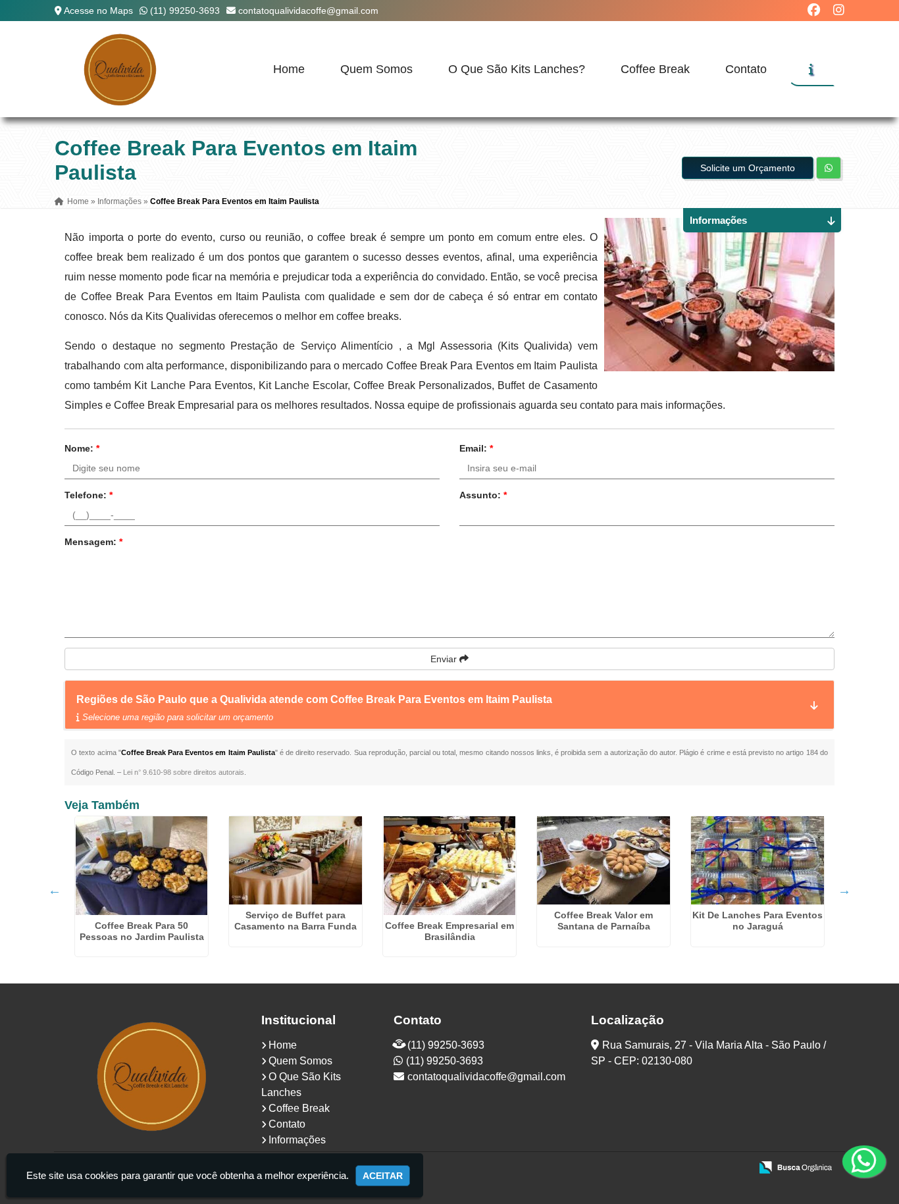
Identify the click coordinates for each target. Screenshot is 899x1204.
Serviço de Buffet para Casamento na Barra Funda (295, 920)
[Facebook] (814, 10)
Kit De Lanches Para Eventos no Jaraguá (757, 920)
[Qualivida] (153, 1075)
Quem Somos (376, 69)
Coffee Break (655, 69)
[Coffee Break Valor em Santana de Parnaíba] (603, 860)
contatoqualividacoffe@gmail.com (308, 10)
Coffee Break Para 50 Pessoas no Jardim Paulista (142, 931)
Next (844, 890)
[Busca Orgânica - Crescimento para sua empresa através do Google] (795, 1166)
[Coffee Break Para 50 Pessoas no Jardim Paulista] (141, 865)
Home (289, 69)
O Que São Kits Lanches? (516, 69)
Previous (54, 890)
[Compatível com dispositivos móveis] (735, 1168)
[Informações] (811, 69)
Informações (297, 1139)
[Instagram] (838, 10)
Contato (746, 69)
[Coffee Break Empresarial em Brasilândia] (449, 865)
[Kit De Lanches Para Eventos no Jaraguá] (757, 860)
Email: (476, 448)
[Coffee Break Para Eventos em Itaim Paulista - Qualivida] (120, 69)
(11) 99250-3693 (185, 10)
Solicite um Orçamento (747, 168)
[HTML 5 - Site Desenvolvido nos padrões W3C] (644, 1168)
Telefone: (88, 495)
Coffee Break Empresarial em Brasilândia (449, 931)
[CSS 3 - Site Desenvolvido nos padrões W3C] (689, 1168)
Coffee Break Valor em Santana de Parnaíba (603, 920)
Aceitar (383, 1175)
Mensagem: (93, 542)
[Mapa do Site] (609, 1168)
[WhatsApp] (852, 1161)
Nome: (81, 448)
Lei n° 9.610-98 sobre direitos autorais (183, 772)
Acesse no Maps (98, 10)
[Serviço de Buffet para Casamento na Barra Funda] (295, 860)
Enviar (444, 659)
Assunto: (483, 495)
